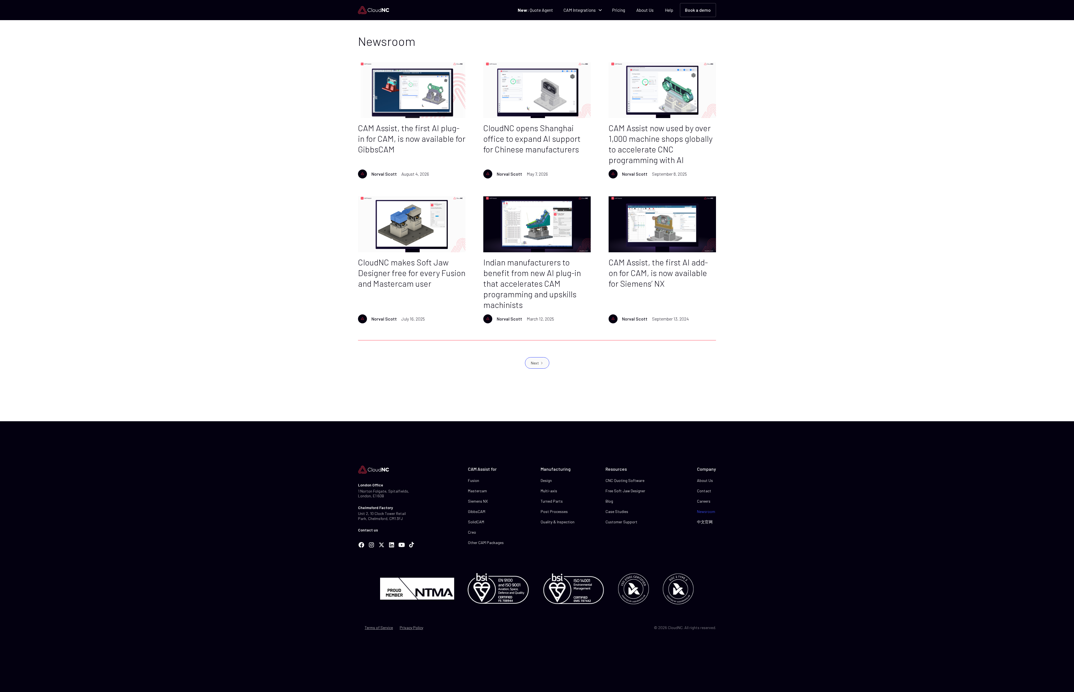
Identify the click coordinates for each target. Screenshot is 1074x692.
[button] (582, 10)
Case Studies (617, 511)
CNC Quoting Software (625, 480)
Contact (704, 490)
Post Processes (554, 511)
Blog (609, 501)
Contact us (368, 530)
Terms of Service (379, 627)
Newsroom (706, 511)
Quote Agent (535, 10)
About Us (645, 10)
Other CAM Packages (486, 542)
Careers (703, 501)
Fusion (473, 480)
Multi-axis (549, 490)
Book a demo (698, 10)
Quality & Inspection (557, 521)
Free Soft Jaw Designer (625, 490)
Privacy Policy (411, 627)
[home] (373, 10)
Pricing (618, 10)
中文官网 (705, 521)
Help (669, 10)
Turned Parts (552, 501)
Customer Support (621, 521)
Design (546, 480)
